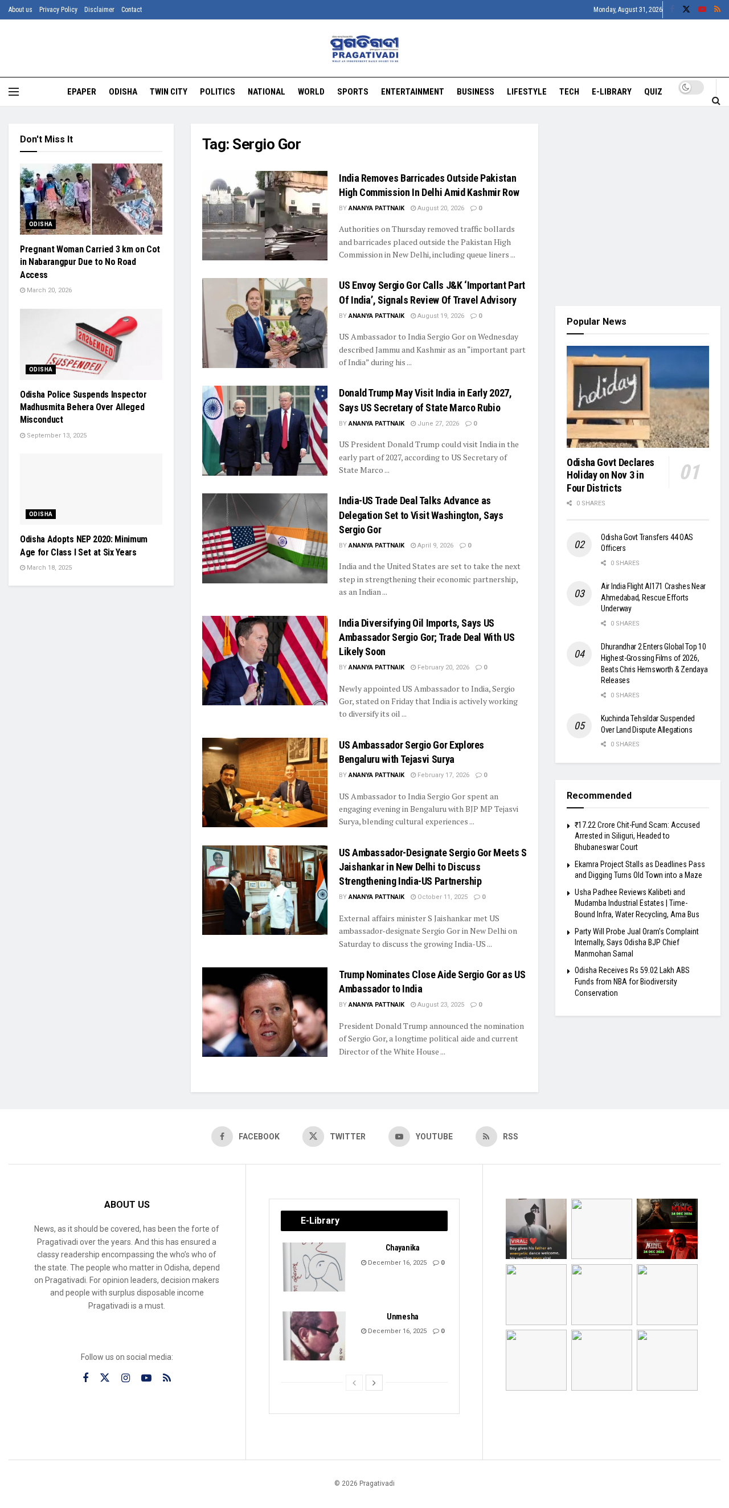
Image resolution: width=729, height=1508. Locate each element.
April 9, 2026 (434, 545)
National (266, 92)
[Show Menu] (14, 92)
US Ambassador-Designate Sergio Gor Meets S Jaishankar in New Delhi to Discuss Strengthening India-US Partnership (433, 867)
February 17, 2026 (442, 775)
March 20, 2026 (48, 290)
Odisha (123, 92)
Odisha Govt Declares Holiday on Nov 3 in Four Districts (610, 475)
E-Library (612, 92)
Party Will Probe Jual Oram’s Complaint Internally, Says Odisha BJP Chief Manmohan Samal (637, 942)
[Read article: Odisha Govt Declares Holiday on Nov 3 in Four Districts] (638, 397)
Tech (569, 92)
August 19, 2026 (440, 316)
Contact (131, 10)
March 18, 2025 (48, 567)
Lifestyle (527, 92)
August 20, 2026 (440, 208)
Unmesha (403, 1316)
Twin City (168, 92)
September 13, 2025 (56, 435)
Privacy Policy (58, 10)
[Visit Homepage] (364, 48)
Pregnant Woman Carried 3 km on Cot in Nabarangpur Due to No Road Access (90, 262)
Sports (352, 92)
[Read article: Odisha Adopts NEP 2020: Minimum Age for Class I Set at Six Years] (91, 489)
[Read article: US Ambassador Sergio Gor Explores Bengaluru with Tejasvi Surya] (264, 782)
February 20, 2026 (442, 667)
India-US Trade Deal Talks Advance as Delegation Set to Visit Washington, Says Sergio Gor (421, 515)
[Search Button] (716, 100)
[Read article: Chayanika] (315, 1267)
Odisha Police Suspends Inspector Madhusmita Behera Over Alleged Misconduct (83, 407)
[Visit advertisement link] (637, 206)
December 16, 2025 (396, 1262)
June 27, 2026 (437, 423)
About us (20, 10)
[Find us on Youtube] (702, 9)
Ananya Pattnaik (376, 208)
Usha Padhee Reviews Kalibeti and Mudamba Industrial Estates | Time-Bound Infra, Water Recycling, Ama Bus (637, 903)
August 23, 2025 (440, 1004)
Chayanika (402, 1247)
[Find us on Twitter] (686, 9)
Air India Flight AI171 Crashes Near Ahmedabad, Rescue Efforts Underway (653, 597)
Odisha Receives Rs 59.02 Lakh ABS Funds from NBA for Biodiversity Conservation (632, 981)
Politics (217, 92)
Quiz (653, 92)
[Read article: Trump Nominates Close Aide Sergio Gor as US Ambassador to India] (264, 1012)
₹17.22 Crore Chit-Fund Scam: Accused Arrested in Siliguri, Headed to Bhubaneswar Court (637, 836)
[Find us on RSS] (717, 9)
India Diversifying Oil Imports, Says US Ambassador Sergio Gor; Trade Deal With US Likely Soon (426, 637)
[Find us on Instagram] (125, 1378)
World (311, 92)
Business (475, 92)
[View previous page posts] (354, 1383)
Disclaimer (99, 10)
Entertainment (412, 92)
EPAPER (81, 92)
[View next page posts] (374, 1383)
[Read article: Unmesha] (315, 1335)
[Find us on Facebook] (672, 9)
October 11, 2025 (442, 897)
